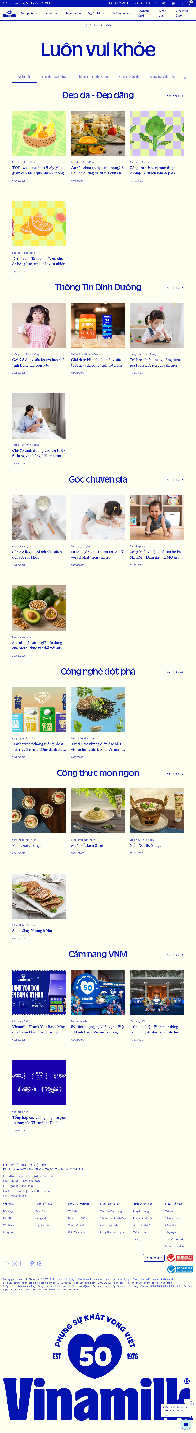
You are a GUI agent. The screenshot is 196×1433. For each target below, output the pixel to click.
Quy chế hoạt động (117, 1279)
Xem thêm (173, 95)
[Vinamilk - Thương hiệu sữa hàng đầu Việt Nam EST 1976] (9, 13)
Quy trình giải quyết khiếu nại (153, 1279)
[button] (177, 77)
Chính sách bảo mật (90, 1279)
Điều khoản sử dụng (62, 1279)
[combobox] (154, 1258)
